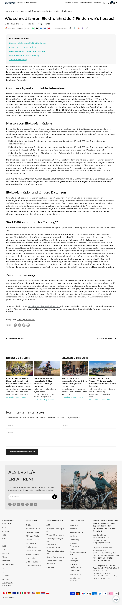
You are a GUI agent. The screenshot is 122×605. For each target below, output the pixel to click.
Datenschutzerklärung (55, 552)
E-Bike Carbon (32, 554)
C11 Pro (5, 531)
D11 (4, 546)
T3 (3, 572)
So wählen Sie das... (17, 338)
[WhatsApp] (33, 28)
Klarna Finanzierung (55, 557)
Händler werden (77, 532)
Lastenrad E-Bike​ (33, 551)
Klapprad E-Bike (33, 529)
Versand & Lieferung (55, 535)
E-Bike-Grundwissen (14, 24)
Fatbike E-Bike (32, 540)
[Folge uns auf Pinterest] (31, 504)
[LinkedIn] (41, 28)
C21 (4, 535)
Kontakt (73, 529)
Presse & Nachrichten (75, 566)
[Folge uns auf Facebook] (10, 504)
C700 (4, 539)
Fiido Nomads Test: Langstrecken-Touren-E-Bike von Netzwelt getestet (74, 381)
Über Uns (74, 525)
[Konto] (108, 3)
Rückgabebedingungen (55, 530)
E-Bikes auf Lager (33, 562)
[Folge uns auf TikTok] (22, 504)
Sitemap (50, 567)
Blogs (15, 11)
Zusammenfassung (18, 60)
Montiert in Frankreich (75, 579)
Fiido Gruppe (75, 574)
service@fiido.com (101, 537)
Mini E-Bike (31, 543)
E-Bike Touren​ (32, 547)
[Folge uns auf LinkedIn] (35, 504)
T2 (3, 568)
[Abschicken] (54, 496)
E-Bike (28, 525)
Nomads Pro (7, 564)
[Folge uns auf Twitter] (27, 504)
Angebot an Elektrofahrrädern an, (44, 306)
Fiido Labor (74, 571)
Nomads (6, 561)
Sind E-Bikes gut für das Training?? (25, 56)
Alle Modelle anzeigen (7, 584)
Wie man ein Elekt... (105, 338)
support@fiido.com (101, 543)
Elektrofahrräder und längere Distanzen (27, 51)
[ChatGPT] (70, 28)
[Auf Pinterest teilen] (49, 28)
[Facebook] (45, 28)
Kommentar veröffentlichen (22, 452)
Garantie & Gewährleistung (53, 546)
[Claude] (78, 28)
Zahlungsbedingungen (55, 540)
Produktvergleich (33, 566)
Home (7, 11)
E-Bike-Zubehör (30, 3)
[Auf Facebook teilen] (15, 325)
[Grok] (86, 28)
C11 (4, 528)
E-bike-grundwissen (26, 320)
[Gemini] (82, 28)
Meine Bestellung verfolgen (54, 562)
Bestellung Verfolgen (74, 560)
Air (3, 550)
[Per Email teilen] (28, 325)
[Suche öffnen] (104, 3)
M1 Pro (5, 553)
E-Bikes (20, 3)
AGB (48, 525)
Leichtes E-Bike (32, 532)
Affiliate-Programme (75, 545)
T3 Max (5, 575)
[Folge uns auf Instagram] (14, 504)
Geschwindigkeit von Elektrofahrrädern (27, 43)
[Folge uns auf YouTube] (18, 504)
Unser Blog (74, 540)
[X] (37, 28)
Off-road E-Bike (32, 536)
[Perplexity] (74, 28)
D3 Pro (5, 579)
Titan (4, 557)
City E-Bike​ (31, 558)
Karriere (73, 536)
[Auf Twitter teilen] (23, 325)
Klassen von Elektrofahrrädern (23, 47)
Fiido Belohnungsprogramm (78, 552)
